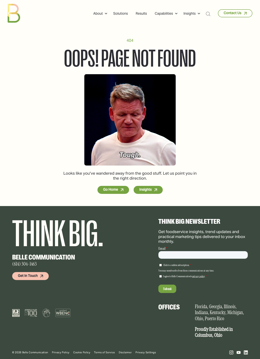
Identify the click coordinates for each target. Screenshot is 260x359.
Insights (189, 13)
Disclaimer (125, 352)
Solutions (120, 13)
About (98, 13)
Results (141, 13)
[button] (106, 13)
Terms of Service (104, 352)
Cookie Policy (81, 352)
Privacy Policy (60, 352)
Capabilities (164, 13)
